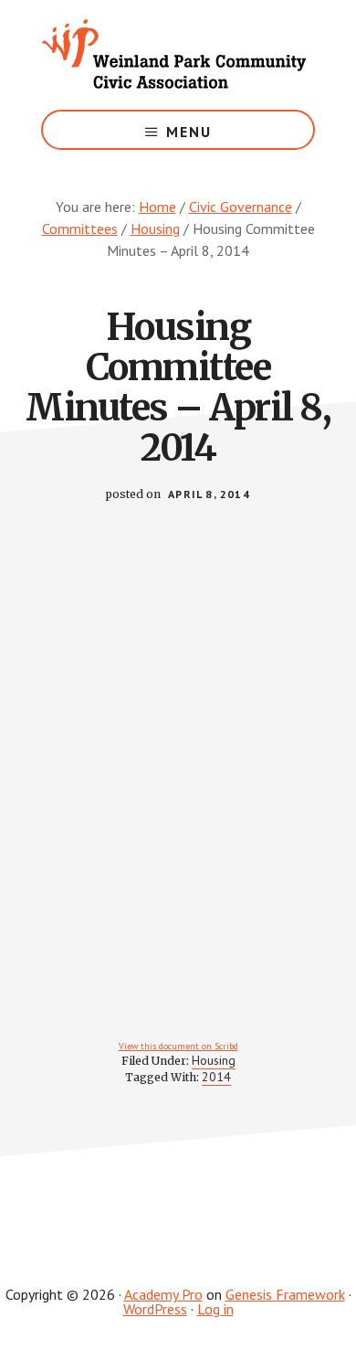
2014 (216, 1076)
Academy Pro (163, 1294)
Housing (214, 1060)
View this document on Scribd (178, 1046)
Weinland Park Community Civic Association (178, 54)
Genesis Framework (285, 1294)
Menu (189, 131)
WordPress (155, 1309)
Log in (215, 1309)
